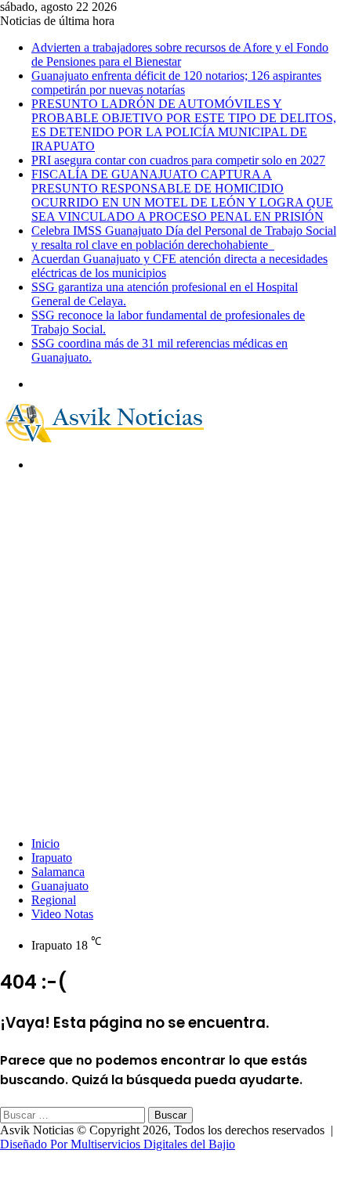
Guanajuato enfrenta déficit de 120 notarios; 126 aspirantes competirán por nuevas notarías (176, 82)
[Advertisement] (168, 653)
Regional (53, 899)
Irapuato (51, 857)
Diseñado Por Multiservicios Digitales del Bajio (117, 1144)
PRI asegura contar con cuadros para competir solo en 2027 (178, 160)
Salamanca (58, 871)
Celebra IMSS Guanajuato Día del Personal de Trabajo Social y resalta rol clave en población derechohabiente (183, 237)
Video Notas (62, 914)
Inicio (45, 843)
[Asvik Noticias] (117, 438)
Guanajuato (60, 885)
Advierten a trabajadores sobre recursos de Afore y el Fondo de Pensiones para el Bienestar (179, 54)
